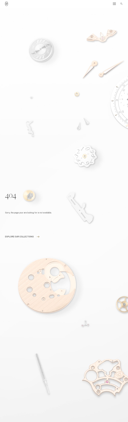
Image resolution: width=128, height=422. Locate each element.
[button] (121, 3)
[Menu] (114, 4)
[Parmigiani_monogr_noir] (6, 3)
